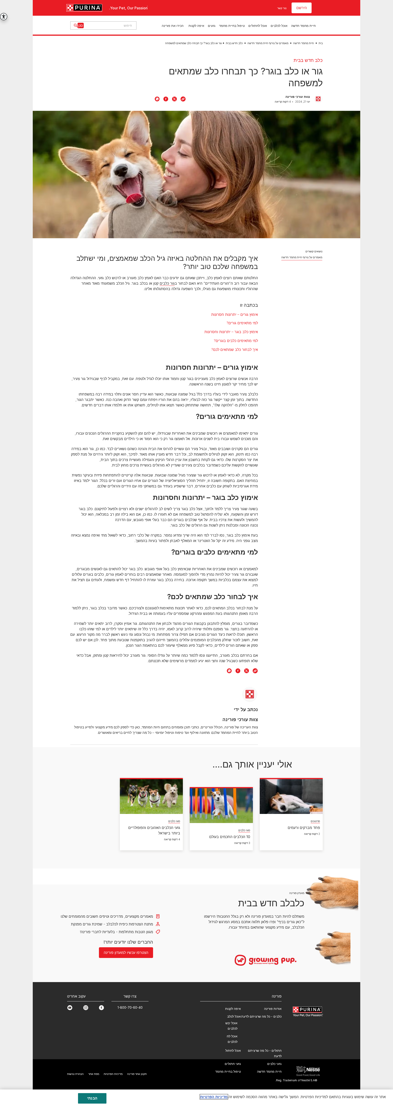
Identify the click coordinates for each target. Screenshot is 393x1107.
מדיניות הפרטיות (214, 1096)
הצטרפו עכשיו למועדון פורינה (196, 607)
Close (305, 493)
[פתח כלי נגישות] (3, 16)
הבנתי (92, 1098)
